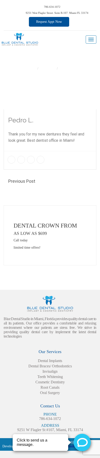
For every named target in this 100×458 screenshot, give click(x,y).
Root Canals (50, 387)
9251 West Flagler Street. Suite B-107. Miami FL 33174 (56, 12)
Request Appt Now (49, 22)
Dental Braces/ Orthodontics (50, 366)
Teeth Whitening (50, 377)
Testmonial (48, 68)
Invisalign (50, 371)
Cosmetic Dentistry (50, 382)
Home (32, 68)
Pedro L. (66, 68)
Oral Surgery (50, 393)
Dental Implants (50, 361)
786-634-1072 (51, 6)
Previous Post (21, 181)
